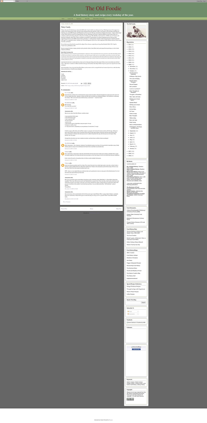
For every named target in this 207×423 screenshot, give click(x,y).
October (132, 70)
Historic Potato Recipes (133, 291)
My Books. (79, 18)
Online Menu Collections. (99, 18)
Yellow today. (133, 118)
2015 (129, 49)
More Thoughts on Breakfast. (134, 91)
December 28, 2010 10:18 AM (71, 199)
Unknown (67, 151)
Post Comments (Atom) (94, 213)
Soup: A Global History (133, 169)
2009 (129, 62)
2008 (129, 64)
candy (72, 85)
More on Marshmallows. (136, 124)
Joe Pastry (129, 260)
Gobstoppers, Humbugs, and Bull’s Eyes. (136, 127)
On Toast (132, 111)
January (132, 148)
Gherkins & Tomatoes (132, 257)
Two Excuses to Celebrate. (134, 73)
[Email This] (84, 83)
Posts (130, 311)
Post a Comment (66, 202)
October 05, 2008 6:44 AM (71, 174)
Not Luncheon (133, 86)
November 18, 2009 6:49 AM (71, 189)
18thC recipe (67, 85)
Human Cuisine (131, 191)
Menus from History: (132, 171)
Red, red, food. (133, 120)
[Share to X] (87, 83)
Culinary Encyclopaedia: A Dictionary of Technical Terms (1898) (136, 211)
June (131, 137)
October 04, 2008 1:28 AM (71, 140)
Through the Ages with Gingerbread (136, 289)
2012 (129, 55)
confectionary (77, 85)
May (131, 139)
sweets (88, 85)
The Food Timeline (131, 235)
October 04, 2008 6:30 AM (71, 148)
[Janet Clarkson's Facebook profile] (136, 322)
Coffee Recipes (131, 294)
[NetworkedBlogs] (136, 347)
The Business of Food (133, 187)
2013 (129, 53)
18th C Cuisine (130, 252)
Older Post (119, 209)
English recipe (83, 85)
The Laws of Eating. (135, 78)
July (131, 135)
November (133, 68)
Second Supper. (134, 84)
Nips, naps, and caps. (135, 96)
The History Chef (131, 275)
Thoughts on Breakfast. (136, 94)
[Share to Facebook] (89, 83)
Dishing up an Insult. (135, 104)
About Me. (87, 18)
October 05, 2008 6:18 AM (71, 160)
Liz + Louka (67, 92)
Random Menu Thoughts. (133, 81)
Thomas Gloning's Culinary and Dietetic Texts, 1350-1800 (135, 232)
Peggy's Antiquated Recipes (134, 263)
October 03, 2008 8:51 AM (71, 108)
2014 (129, 51)
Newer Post (64, 209)
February (132, 146)
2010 (129, 60)
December (133, 66)
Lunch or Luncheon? (135, 88)
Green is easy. (133, 113)
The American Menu (132, 268)
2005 (129, 155)
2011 (129, 58)
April (131, 142)
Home (63, 18)
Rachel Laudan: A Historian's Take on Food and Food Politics (136, 238)
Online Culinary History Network (135, 242)
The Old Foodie (103, 8)
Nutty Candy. (133, 122)
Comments (132, 314)
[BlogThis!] (86, 83)
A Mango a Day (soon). (135, 76)
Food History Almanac (133, 176)
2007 (129, 151)
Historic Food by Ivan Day (133, 244)
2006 (129, 153)
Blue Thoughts (133, 115)
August (132, 133)
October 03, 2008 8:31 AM (71, 99)
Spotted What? (133, 102)
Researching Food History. (133, 265)
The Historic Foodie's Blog (133, 273)
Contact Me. (70, 18)
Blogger (110, 420)
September (133, 131)
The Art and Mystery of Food (134, 270)
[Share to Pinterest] (90, 83)
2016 (129, 47)
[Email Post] (81, 83)
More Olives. (133, 107)
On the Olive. (133, 109)
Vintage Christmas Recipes (134, 286)
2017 (129, 44)
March (131, 144)
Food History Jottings (132, 255)
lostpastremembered (132, 278)
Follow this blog (136, 349)
